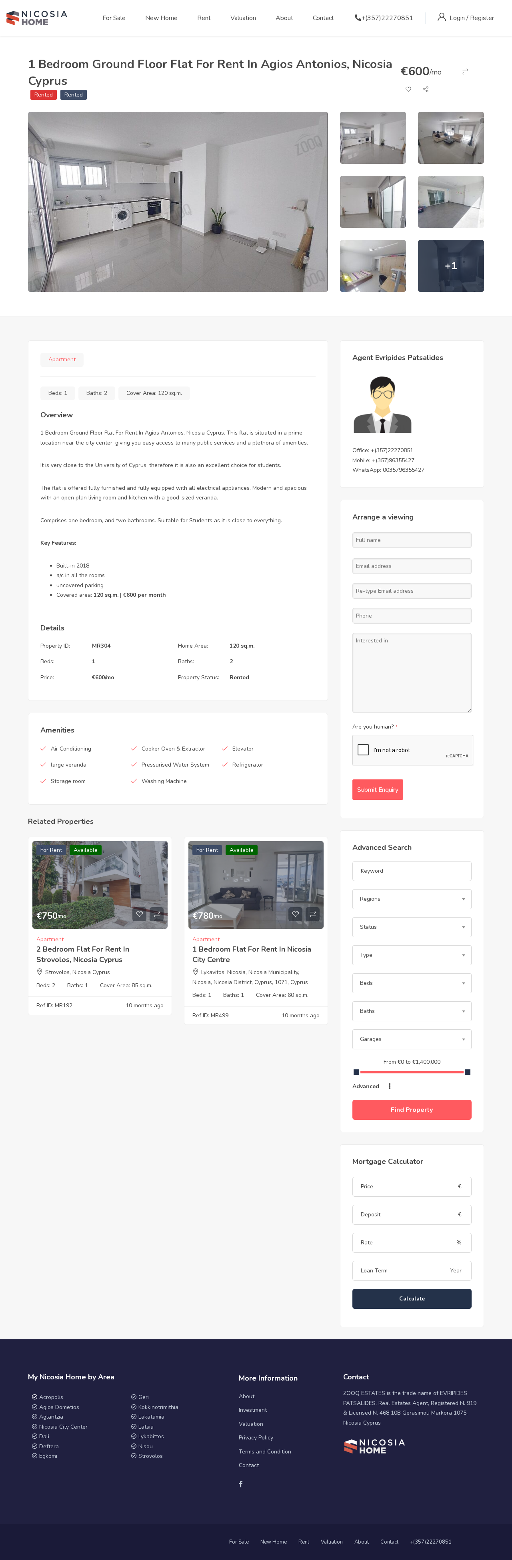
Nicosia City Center (63, 1427)
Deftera (49, 1446)
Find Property (412, 1109)
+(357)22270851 (387, 18)
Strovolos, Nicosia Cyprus (77, 972)
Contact (323, 18)
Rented (43, 95)
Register (482, 18)
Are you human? (375, 727)
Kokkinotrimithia (158, 1407)
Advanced (366, 1086)
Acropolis (51, 1397)
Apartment (62, 359)
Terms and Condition (265, 1451)
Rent (204, 18)
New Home (161, 18)
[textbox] (412, 899)
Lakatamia (151, 1417)
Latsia (146, 1427)
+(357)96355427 (393, 460)
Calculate (412, 1298)
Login (458, 18)
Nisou (145, 1446)
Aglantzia (51, 1417)
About (284, 18)
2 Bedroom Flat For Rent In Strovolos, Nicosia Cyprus (82, 954)
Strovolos (150, 1456)
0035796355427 (403, 470)
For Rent (51, 850)
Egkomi (48, 1456)
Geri (143, 1397)
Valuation (243, 18)
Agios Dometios (59, 1407)
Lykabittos (151, 1436)
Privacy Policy (256, 1437)
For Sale (114, 18)
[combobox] (412, 899)
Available (86, 850)
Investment (253, 1410)
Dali (44, 1436)
